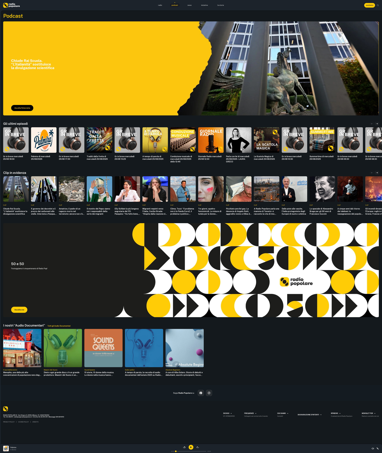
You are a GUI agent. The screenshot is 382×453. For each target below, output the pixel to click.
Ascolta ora (19, 310)
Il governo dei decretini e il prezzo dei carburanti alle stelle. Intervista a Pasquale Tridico (43, 211)
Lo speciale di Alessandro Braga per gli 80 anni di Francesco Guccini (321, 211)
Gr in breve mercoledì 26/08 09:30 (347, 157)
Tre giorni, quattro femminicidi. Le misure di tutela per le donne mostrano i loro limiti (209, 211)
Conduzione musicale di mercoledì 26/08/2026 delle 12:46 (181, 159)
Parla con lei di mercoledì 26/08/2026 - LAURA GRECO (237, 159)
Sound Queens (89, 370)
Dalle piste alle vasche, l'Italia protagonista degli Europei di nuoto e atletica (294, 211)
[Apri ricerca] (378, 5)
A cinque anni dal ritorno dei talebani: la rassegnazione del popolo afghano (349, 211)
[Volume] (373, 448)
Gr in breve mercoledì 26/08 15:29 (124, 157)
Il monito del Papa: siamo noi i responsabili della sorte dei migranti (98, 211)
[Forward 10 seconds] (198, 447)
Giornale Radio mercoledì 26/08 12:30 (210, 157)
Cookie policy (23, 422)
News (190, 5)
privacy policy (9, 422)
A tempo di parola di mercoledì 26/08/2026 (152, 157)
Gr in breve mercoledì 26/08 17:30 (69, 157)
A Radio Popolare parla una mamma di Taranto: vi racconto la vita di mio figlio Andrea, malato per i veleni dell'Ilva (266, 211)
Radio (160, 5)
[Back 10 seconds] (184, 447)
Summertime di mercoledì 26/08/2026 (322, 157)
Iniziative (204, 5)
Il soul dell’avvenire (10, 370)
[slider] (176, 451)
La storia (220, 5)
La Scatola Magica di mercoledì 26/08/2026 (264, 157)
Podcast (175, 5)
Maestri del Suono (50, 370)
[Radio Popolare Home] (11, 5)
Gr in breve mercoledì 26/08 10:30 (292, 157)
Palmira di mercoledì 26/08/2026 (40, 157)
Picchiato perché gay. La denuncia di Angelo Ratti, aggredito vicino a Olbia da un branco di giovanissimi (238, 211)
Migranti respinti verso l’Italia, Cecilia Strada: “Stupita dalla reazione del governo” (154, 211)
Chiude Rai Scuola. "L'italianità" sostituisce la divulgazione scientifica (15, 211)
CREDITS (35, 422)
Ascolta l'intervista (22, 108)
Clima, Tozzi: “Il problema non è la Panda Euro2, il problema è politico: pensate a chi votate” (182, 211)
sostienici (369, 5)
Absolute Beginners (173, 370)
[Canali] (377, 448)
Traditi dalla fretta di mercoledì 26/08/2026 (97, 157)
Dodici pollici (129, 370)
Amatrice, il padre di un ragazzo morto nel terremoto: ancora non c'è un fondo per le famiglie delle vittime (71, 211)
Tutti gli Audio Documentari (59, 326)
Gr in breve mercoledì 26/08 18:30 (13, 157)
